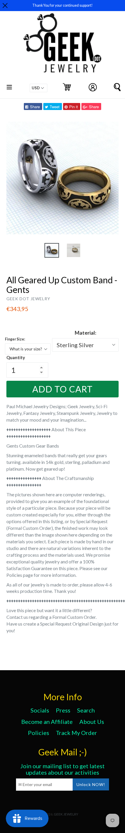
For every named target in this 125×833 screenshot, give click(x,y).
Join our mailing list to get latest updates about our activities (62, 769)
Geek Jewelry (66, 814)
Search (86, 710)
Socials (40, 710)
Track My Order (76, 732)
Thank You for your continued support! (62, 5)
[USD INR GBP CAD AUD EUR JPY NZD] (38, 88)
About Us (91, 721)
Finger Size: (15, 339)
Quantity (15, 357)
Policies (38, 732)
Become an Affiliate (47, 721)
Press (63, 710)
